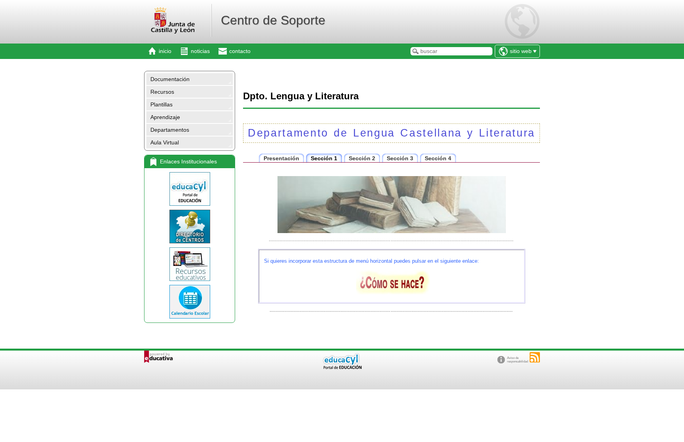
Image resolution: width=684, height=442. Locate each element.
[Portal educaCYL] (189, 189)
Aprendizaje (165, 117)
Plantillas (161, 104)
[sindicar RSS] (535, 357)
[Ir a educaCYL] (342, 367)
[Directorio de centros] (189, 226)
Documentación (170, 79)
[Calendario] (189, 302)
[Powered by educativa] (158, 357)
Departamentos (169, 130)
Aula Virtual (164, 142)
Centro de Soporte (273, 20)
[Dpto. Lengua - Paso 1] (393, 292)
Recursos (162, 92)
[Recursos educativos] (189, 264)
